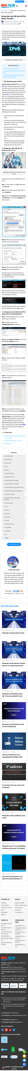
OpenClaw (7, 513)
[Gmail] (20, 591)
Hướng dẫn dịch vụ (20, 925)
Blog (2, 910)
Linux (6, 506)
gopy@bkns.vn (19, 1022)
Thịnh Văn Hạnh (8, 21)
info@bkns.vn (13, 1019)
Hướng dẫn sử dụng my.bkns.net (20, 929)
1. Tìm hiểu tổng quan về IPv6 (10, 68)
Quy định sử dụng (11, 980)
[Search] (26, 1)
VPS (6, 534)
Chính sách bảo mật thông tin (6, 943)
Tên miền (7, 520)
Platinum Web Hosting (21, 905)
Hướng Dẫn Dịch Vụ (9, 477)
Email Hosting (19, 907)
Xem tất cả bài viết (14, 544)
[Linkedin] (18, 591)
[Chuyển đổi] (25, 494)
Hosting (7, 470)
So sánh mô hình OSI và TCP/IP (13, 441)
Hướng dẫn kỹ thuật (9, 494)
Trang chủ (4, 10)
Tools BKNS (7, 531)
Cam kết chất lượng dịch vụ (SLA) (6, 932)
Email (6, 466)
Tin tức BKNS (8, 527)
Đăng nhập (20, 1)
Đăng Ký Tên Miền (19, 903)
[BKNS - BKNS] (8, 6)
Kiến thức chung (9, 503)
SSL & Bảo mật (19, 912)
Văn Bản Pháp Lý (5, 936)
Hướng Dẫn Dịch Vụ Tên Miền (12, 484)
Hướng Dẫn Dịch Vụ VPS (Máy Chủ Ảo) (14, 487)
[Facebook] (14, 591)
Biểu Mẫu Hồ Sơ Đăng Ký (7, 939)
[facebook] (2, 1030)
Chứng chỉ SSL (8, 459)
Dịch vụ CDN (8, 463)
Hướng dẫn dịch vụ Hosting (20, 937)
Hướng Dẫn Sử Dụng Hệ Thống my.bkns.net (12, 498)
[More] (22, 591)
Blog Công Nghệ (9, 456)
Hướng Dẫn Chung (9, 473)
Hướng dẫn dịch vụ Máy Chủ (20, 941)
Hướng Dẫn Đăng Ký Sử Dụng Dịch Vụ (14, 491)
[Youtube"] (10, 1030)
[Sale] (26, 6)
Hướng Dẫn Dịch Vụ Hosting (11, 480)
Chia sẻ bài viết (15, 24)
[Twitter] (16, 591)
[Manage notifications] (3, 1067)
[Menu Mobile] (17, 6)
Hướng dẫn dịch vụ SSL (20, 945)
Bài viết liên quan (10, 606)
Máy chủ (7, 510)
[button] (14, 1057)
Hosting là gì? (8, 443)
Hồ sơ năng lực (5, 905)
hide (19, 65)
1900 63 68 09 (14, 1013)
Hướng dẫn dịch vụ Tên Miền (20, 933)
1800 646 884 (14, 1015)
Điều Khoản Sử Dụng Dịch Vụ (6, 924)
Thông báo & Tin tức (10, 524)
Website (7, 538)
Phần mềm (7, 517)
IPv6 (3, 86)
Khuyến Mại (4, 912)
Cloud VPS (18, 910)
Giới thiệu (3, 903)
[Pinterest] (6, 1030)
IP (8, 10)
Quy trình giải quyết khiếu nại (6, 928)
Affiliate (3, 914)
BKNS (24, 424)
